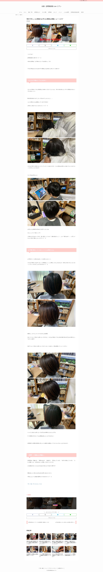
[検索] (86, 0)
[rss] (85, 0)
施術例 (29, 494)
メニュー (46, 568)
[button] (33, 45)
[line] (83, 0)
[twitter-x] (80, 0)
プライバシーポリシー (53, 568)
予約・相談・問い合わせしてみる (35, 483)
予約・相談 (41, 568)
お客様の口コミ (60, 568)
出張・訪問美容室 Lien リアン (51, 6)
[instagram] (82, 0)
